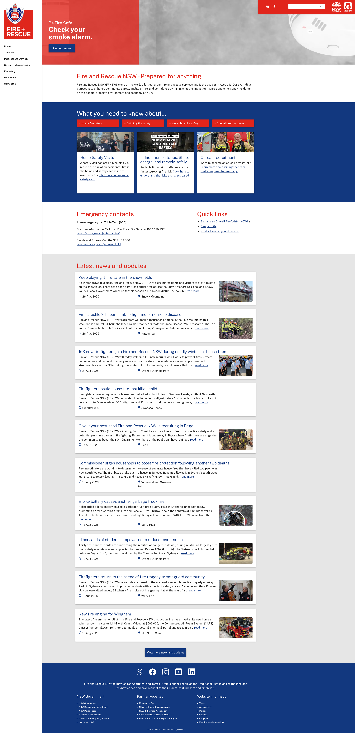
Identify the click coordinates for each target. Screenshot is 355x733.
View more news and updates (165, 652)
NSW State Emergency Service (94, 718)
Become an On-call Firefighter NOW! (224, 221)
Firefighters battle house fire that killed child (118, 388)
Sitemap (203, 714)
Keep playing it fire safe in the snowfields (115, 277)
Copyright (204, 718)
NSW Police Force (87, 711)
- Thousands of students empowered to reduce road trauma (131, 539)
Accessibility (205, 707)
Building (138, 123)
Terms (202, 703)
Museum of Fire (146, 703)
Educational (230, 123)
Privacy (202, 711)
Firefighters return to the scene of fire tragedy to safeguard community (142, 577)
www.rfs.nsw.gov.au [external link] (98, 233)
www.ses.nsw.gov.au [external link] (99, 244)
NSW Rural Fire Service (90, 714)
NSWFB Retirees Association (153, 711)
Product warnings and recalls (220, 231)
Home (7, 46)
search (321, 6)
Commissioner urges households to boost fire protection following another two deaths (154, 463)
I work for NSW (86, 722)
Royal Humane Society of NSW (154, 714)
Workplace (185, 123)
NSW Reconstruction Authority (93, 707)
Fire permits (208, 226)
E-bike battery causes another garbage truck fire (122, 501)
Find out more (62, 48)
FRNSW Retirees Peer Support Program (158, 718)
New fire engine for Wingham (105, 614)
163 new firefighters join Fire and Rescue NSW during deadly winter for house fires (152, 351)
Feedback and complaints (211, 722)
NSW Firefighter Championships (154, 707)
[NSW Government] (336, 7)
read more (193, 291)
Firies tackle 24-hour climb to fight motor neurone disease (130, 314)
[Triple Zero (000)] (347, 7)
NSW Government (87, 703)
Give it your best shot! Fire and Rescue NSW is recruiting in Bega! (136, 426)
